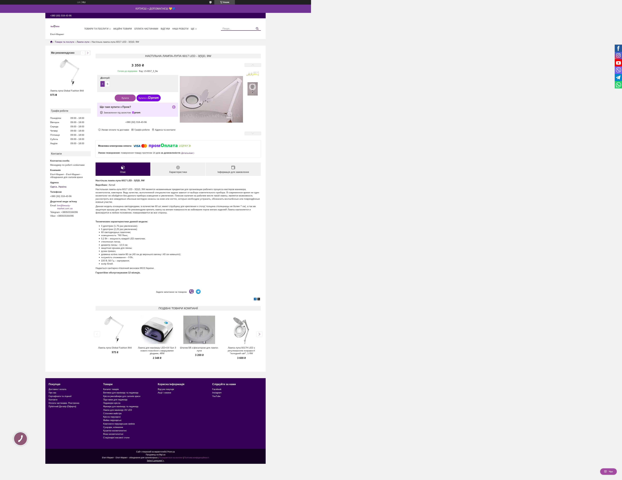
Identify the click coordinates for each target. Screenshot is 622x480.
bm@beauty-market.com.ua (65, 207)
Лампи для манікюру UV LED (117, 410)
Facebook (216, 389)
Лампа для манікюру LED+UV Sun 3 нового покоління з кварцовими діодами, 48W (157, 350)
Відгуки (165, 28)
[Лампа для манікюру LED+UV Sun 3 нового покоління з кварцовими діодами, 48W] (157, 330)
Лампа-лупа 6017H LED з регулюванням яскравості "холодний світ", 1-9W (241, 350)
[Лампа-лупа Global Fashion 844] (70, 73)
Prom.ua (171, 452)
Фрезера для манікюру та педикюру (120, 406)
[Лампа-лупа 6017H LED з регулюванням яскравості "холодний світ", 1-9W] (241, 330)
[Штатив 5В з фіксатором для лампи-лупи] (199, 330)
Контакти (53, 399)
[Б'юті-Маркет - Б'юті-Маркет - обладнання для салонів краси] (55, 26)
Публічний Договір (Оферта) (62, 406)
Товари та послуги (96, 28)
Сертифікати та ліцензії (60, 396)
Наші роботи (180, 28)
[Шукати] (257, 29)
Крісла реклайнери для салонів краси (121, 396)
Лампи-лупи (83, 42)
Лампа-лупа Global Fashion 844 (67, 90)
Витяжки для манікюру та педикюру (120, 392)
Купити (125, 98)
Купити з (142, 98)
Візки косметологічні (113, 434)
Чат (611, 471)
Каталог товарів (111, 389)
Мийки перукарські (112, 420)
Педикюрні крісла (111, 403)
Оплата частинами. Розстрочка (64, 403)
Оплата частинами (146, 28)
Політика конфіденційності (196, 457)
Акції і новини (164, 392)
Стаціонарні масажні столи (116, 437)
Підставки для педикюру (115, 399)
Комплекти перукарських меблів (119, 424)
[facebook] (255, 299)
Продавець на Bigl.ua (155, 455)
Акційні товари (122, 28)
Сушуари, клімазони (113, 427)
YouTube (216, 396)
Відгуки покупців (166, 389)
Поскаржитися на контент (171, 457)
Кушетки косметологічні (115, 430)
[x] (258, 299)
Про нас (52, 392)
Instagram (217, 392)
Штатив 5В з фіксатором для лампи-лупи (199, 349)
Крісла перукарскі (112, 417)
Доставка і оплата (57, 389)
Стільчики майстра (112, 413)
